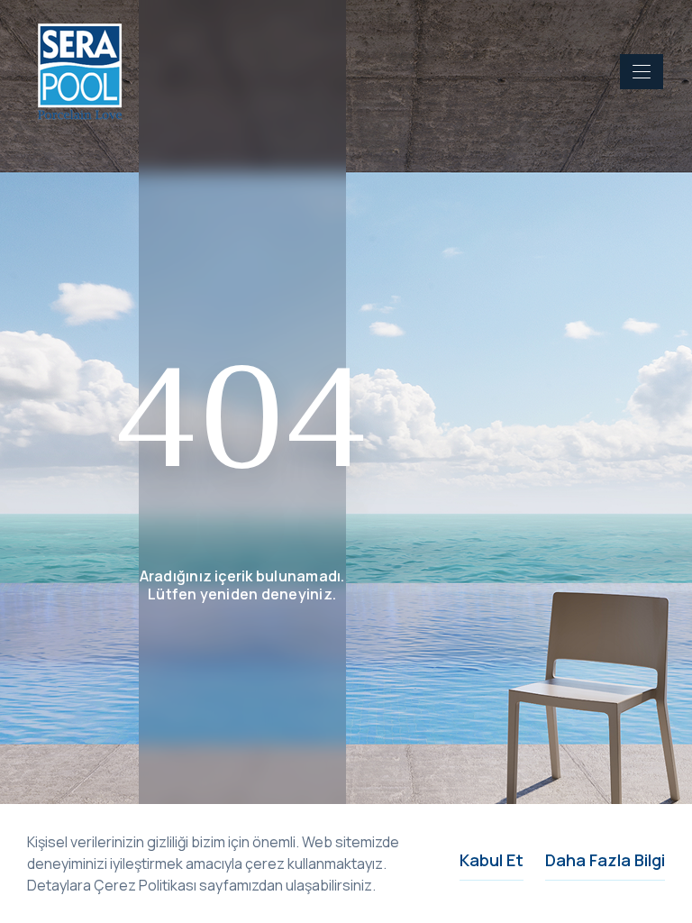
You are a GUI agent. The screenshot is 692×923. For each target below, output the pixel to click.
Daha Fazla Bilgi (605, 860)
